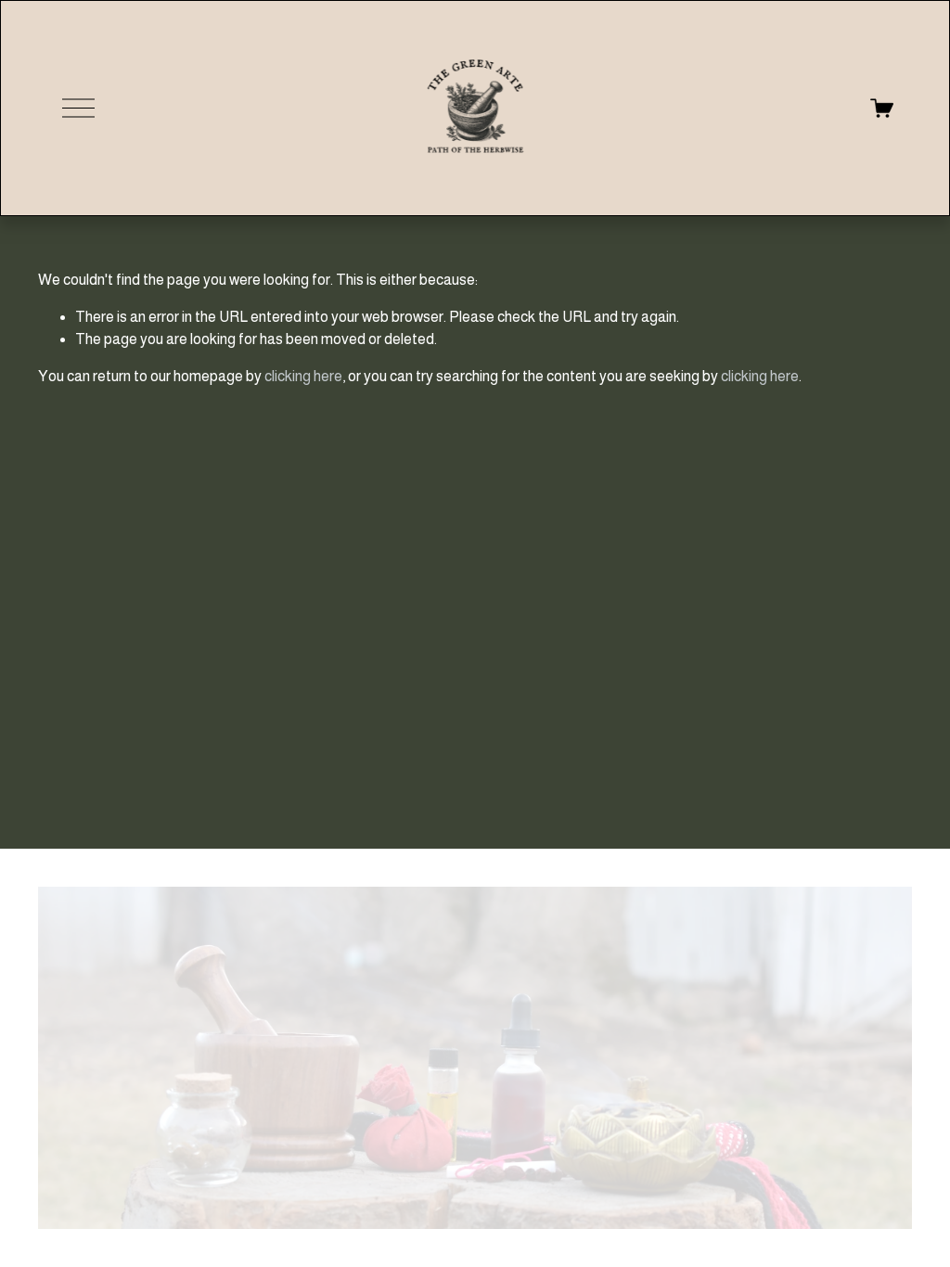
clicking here (303, 376)
